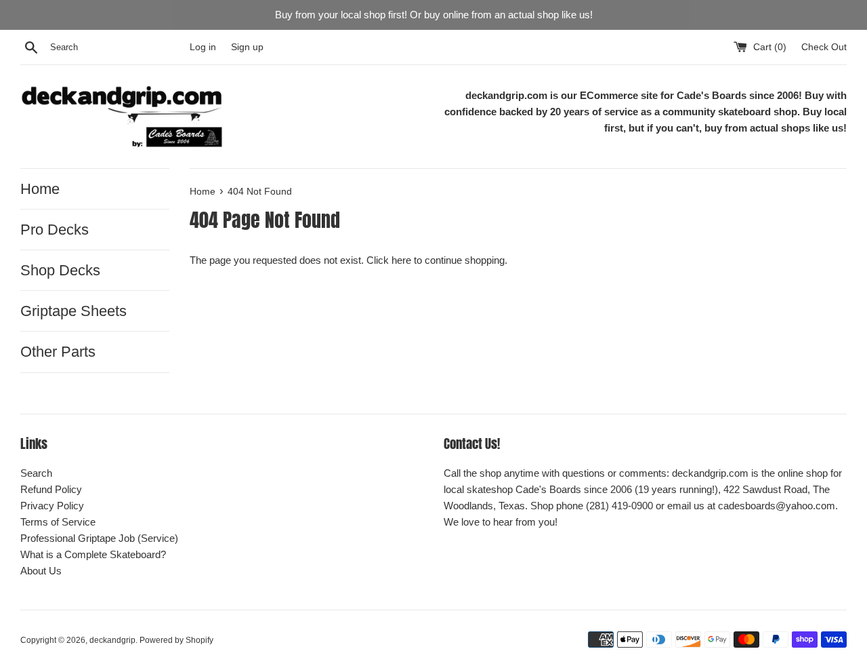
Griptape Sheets (73, 310)
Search (36, 473)
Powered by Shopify (176, 640)
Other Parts (58, 351)
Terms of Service (58, 522)
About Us (41, 570)
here (401, 260)
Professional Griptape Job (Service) (99, 538)
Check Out (824, 47)
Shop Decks (60, 270)
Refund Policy (51, 489)
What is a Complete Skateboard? (93, 554)
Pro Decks (54, 229)
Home (40, 188)
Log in (203, 47)
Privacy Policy (52, 505)
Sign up (247, 47)
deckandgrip (112, 640)
